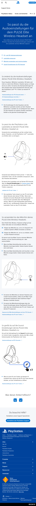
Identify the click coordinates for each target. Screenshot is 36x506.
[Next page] (34, 13)
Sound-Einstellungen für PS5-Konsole (14, 64)
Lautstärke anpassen (9, 58)
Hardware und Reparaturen (24, 435)
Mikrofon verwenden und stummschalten (15, 61)
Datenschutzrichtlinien (14, 498)
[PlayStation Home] (18, 2)
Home (3, 435)
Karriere (4, 446)
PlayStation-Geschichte (8, 455)
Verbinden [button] (5, 473)
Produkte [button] (5, 459)
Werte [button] (4, 463)
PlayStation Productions (8, 451)
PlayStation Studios (7, 448)
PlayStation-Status (6, 13)
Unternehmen (5, 453)
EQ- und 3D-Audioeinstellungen (13, 55)
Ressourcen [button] (5, 470)
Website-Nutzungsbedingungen (26, 499)
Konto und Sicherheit (21, 13)
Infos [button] (3, 442)
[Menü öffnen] (2, 2)
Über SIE (4, 444)
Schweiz (8, 496)
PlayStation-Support (12, 435)
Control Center (26, 183)
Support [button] (4, 466)
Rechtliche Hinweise (4, 499)
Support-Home (5, 8)
